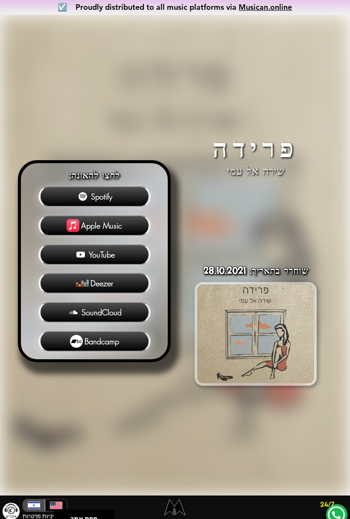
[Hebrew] (34, 505)
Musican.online (265, 7)
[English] (56, 505)
